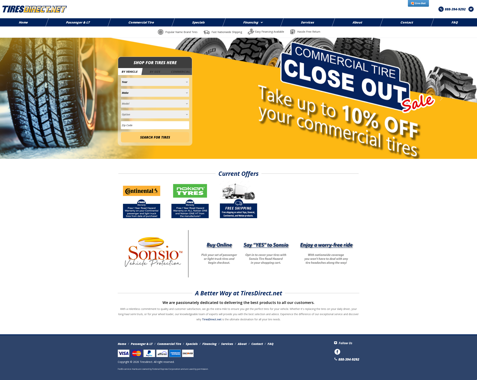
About (357, 22)
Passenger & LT (78, 22)
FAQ (271, 344)
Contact (407, 22)
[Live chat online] (418, 3)
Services (307, 22)
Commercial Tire (141, 22)
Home (122, 344)
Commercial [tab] (181, 71)
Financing (251, 22)
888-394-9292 (455, 9)
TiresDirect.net (212, 319)
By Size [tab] (155, 71)
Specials (199, 22)
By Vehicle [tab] (129, 71)
